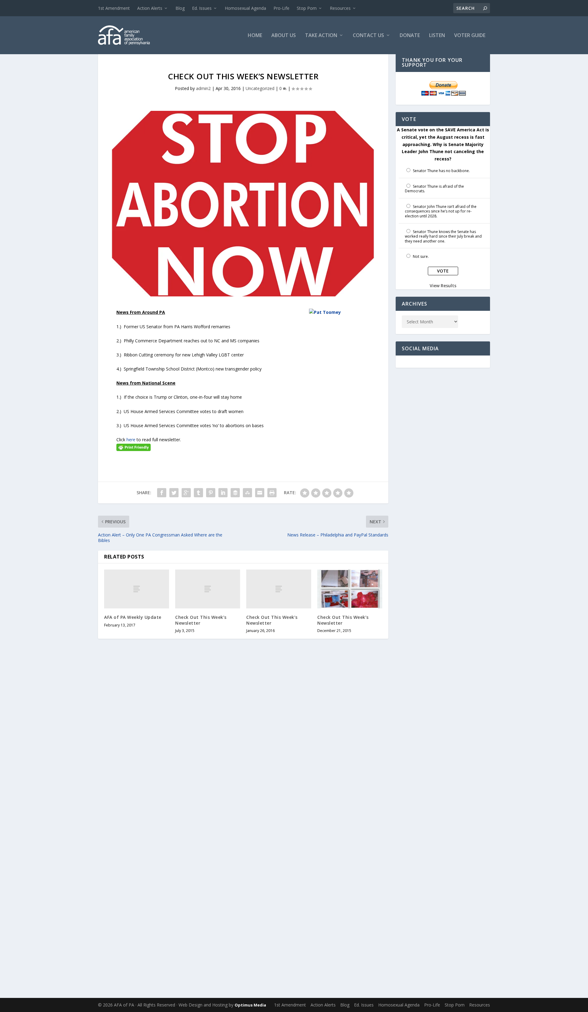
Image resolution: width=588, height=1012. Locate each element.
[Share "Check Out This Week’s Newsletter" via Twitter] (174, 493)
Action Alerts (149, 8)
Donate (410, 36)
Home (255, 36)
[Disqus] (243, 741)
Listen (437, 36)
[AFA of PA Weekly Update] (136, 589)
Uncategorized (260, 88)
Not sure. (421, 256)
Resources (340, 8)
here (130, 439)
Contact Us (368, 36)
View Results (443, 285)
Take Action (321, 36)
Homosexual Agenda (245, 8)
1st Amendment (114, 8)
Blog (180, 8)
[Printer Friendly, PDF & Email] (133, 447)
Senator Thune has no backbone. (441, 170)
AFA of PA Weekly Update (132, 617)
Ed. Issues (202, 8)
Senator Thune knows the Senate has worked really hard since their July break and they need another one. (443, 236)
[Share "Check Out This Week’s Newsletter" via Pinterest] (211, 493)
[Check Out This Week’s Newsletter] (207, 589)
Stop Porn (307, 8)
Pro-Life (281, 8)
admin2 (203, 88)
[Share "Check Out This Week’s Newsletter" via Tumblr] (198, 493)
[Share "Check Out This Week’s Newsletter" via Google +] (186, 493)
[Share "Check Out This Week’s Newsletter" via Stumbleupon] (247, 493)
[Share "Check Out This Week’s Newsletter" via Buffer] (235, 493)
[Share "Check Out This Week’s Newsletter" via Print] (272, 493)
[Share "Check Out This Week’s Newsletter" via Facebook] (162, 493)
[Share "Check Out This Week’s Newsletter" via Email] (260, 493)
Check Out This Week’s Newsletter (201, 620)
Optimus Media (250, 1005)
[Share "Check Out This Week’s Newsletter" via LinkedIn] (223, 493)
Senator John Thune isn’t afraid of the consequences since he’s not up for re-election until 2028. (441, 211)
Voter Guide (469, 36)
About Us (283, 36)
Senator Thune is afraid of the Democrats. (434, 189)
